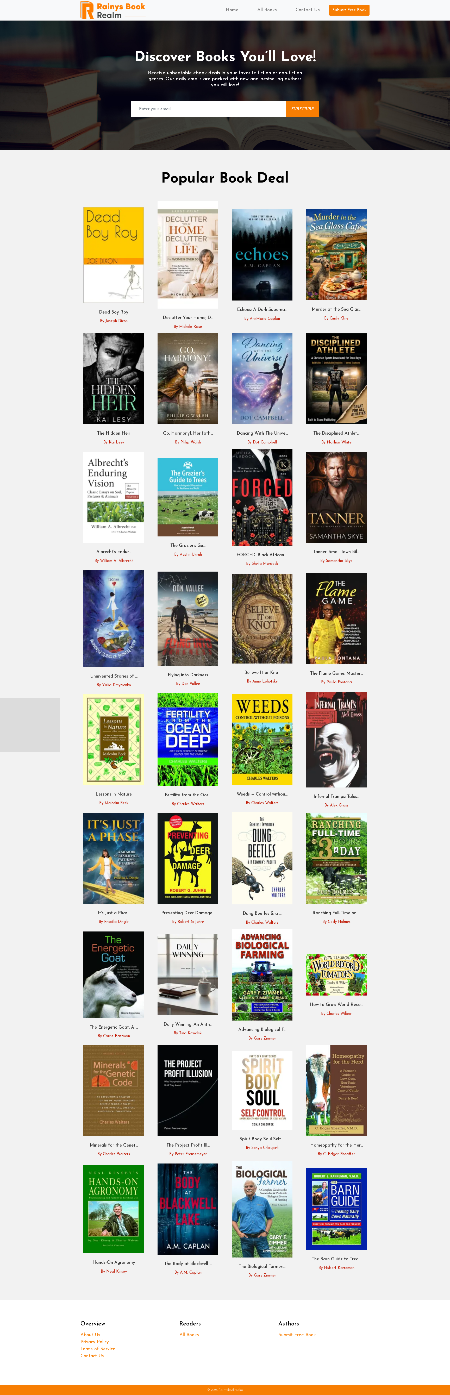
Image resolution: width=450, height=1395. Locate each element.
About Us (90, 1335)
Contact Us (308, 10)
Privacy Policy (94, 1342)
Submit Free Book (349, 10)
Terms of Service (97, 1349)
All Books (267, 10)
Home (232, 10)
